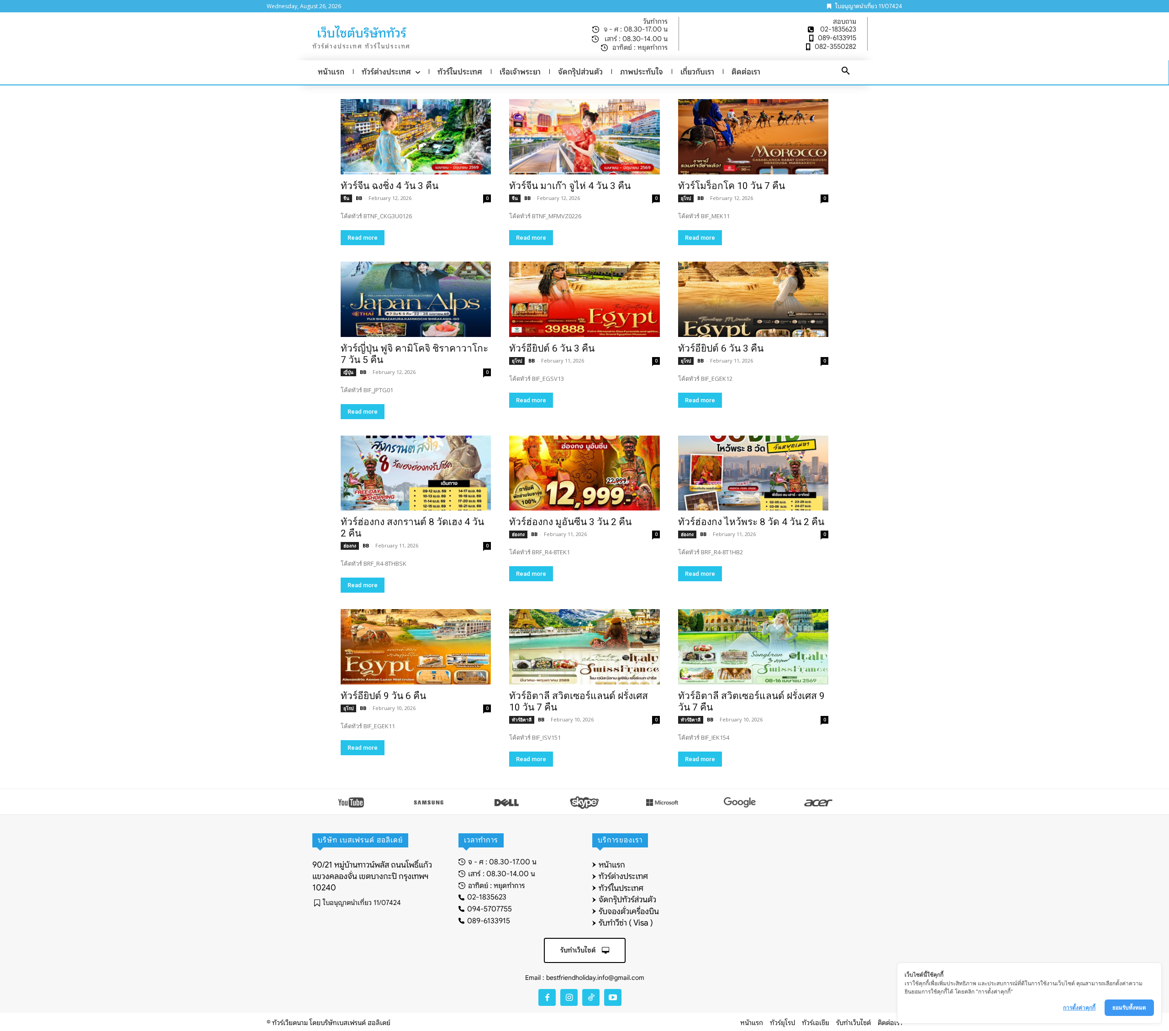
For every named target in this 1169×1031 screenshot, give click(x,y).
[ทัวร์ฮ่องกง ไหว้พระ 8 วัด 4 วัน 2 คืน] (753, 473)
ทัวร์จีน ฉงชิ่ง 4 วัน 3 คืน (389, 185)
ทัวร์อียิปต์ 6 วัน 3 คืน (552, 348)
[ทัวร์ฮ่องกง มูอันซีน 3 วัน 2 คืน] (584, 473)
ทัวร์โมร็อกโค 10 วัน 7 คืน (731, 185)
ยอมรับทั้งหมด (1129, 1007)
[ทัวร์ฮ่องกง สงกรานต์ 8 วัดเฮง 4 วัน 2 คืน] (416, 473)
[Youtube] (612, 997)
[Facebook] (547, 997)
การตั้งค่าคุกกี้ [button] (1079, 1007)
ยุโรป (686, 198)
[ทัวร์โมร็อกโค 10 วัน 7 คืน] (753, 136)
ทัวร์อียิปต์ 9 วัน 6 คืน (383, 695)
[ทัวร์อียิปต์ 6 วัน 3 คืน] (584, 299)
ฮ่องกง (349, 545)
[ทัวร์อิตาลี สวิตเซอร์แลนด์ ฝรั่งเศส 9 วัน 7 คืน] (753, 646)
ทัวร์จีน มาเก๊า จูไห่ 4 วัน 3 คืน (570, 185)
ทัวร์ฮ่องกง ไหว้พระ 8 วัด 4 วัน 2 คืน (751, 521)
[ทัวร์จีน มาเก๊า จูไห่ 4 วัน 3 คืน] (584, 136)
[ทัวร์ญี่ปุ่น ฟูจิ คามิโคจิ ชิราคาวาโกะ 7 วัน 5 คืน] (416, 299)
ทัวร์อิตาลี (522, 719)
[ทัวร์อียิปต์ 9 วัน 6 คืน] (416, 646)
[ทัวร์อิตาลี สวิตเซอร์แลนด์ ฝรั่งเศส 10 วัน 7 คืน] (584, 646)
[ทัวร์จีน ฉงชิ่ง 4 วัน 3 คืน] (416, 136)
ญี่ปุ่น (348, 372)
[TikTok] (591, 997)
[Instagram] (569, 997)
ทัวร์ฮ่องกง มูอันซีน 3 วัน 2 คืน (570, 521)
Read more (363, 237)
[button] (846, 71)
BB (359, 198)
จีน (346, 198)
